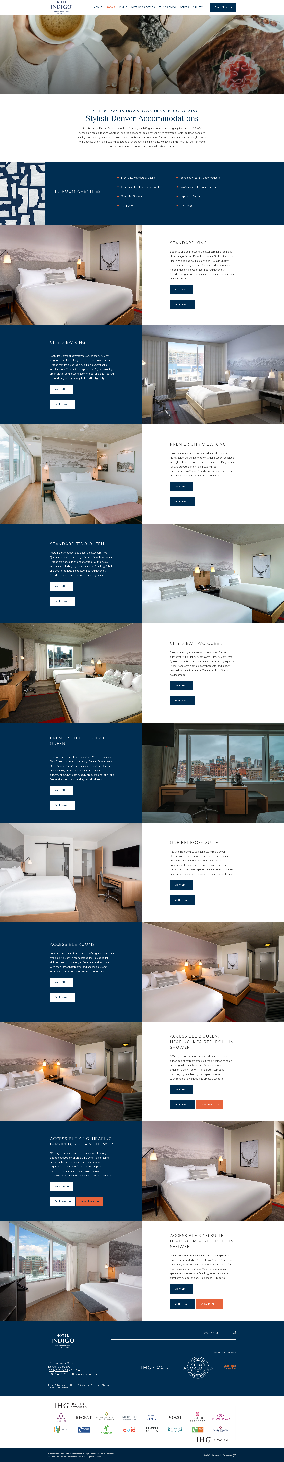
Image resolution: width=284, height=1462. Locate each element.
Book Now (221, 7)
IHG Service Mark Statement (87, 1385)
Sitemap (105, 1385)
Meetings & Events (143, 7)
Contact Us (211, 1333)
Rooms (110, 7)
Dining (123, 7)
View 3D (59, 388)
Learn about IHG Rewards (224, 1353)
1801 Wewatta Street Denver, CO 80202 (61, 1365)
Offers (184, 7)
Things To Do (167, 7)
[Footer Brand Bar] (142, 1444)
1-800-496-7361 (59, 1374)
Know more (207, 1104)
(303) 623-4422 (58, 1370)
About (98, 7)
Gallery (198, 7)
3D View (179, 288)
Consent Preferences (59, 1387)
